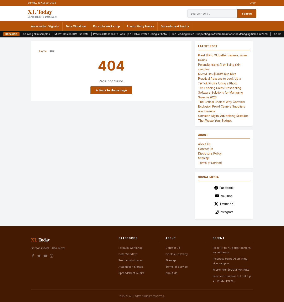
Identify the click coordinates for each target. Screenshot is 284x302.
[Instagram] (51, 256)
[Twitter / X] (39, 256)
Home (43, 51)
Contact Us (205, 149)
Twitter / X (227, 203)
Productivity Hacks (140, 26)
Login (253, 2)
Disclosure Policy (210, 153)
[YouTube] (45, 256)
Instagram (226, 212)
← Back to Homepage (111, 90)
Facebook (227, 187)
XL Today (40, 11)
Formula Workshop (106, 26)
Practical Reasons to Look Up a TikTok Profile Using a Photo (119, 34)
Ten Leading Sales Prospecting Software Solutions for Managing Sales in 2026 (209, 34)
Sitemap (203, 158)
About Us (204, 144)
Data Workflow (76, 26)
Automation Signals (45, 26)
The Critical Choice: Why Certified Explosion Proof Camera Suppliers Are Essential (221, 106)
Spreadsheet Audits (175, 26)
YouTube (226, 196)
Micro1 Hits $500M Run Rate (61, 34)
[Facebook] (33, 256)
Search (247, 13)
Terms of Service (210, 163)
